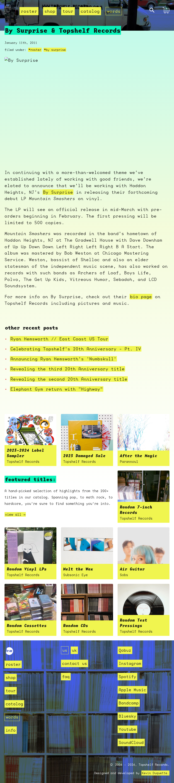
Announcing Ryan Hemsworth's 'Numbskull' (63, 359)
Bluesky (127, 716)
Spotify (127, 676)
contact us (74, 663)
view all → (15, 514)
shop (49, 11)
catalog (90, 11)
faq (66, 676)
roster (29, 11)
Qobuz (125, 650)
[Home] (8, 11)
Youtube (127, 729)
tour (68, 11)
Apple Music (132, 689)
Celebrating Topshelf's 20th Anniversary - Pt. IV (75, 349)
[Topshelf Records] (9, 653)
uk (74, 650)
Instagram (130, 663)
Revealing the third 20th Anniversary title (67, 369)
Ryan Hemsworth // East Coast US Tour (59, 339)
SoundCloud (131, 742)
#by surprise (55, 50)
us (64, 650)
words (114, 11)
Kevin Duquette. (155, 773)
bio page (141, 296)
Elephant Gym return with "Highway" (56, 389)
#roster (35, 50)
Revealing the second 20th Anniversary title (68, 379)
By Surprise (58, 192)
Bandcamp (129, 703)
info (11, 730)
